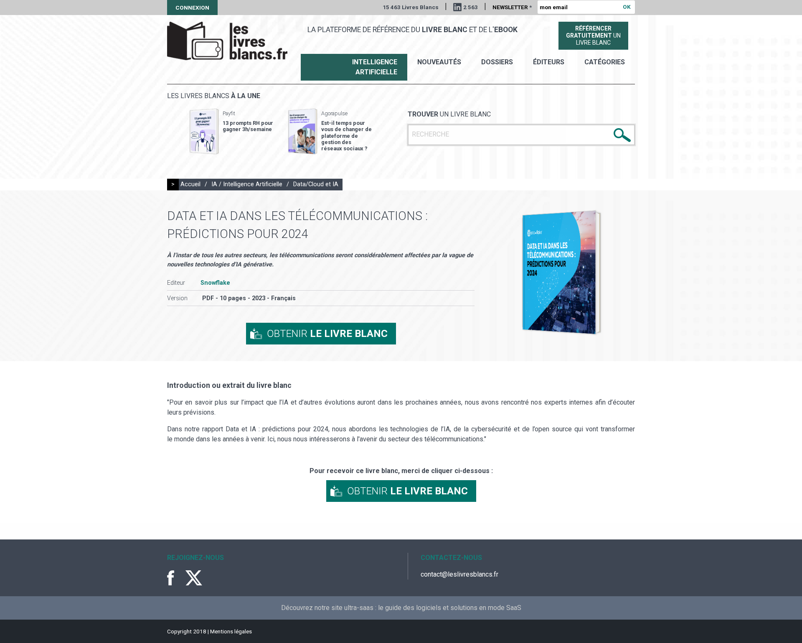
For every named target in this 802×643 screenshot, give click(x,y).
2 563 (470, 7)
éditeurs (548, 62)
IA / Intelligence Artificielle (246, 184)
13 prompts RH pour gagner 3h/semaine (248, 126)
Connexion (192, 7)
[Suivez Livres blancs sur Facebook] (175, 578)
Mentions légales (231, 631)
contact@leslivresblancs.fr (459, 574)
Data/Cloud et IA (315, 184)
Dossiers (497, 62)
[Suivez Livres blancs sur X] (193, 578)
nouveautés (439, 62)
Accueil (190, 184)
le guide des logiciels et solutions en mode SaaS (449, 608)
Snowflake (215, 282)
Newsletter (512, 7)
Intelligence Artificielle (374, 67)
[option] (231, 131)
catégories (604, 62)
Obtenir (327, 333)
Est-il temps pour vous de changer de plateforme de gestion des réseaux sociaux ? (346, 136)
